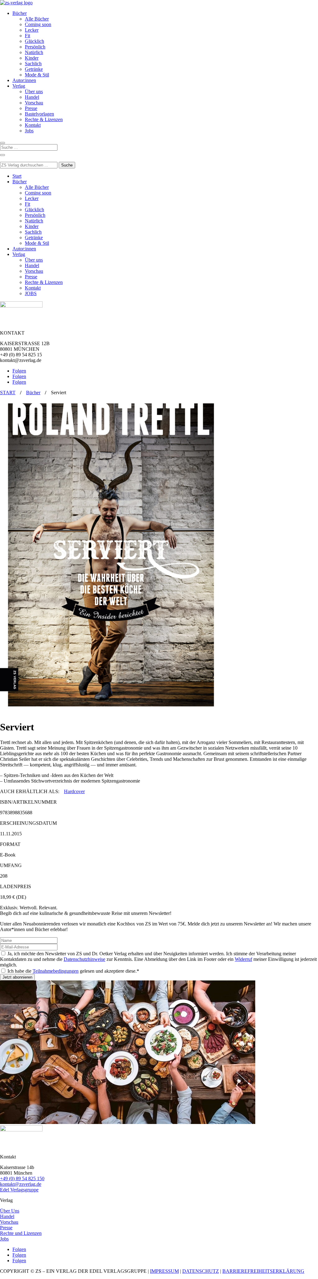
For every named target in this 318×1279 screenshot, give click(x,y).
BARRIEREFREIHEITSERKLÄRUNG (263, 1271)
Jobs (29, 130)
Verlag (18, 86)
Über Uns (9, 1210)
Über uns (34, 91)
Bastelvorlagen (39, 113)
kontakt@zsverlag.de (20, 1184)
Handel (32, 97)
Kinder (32, 58)
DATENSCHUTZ (200, 1271)
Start (16, 176)
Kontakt (33, 125)
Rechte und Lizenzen (21, 1233)
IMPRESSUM (164, 1271)
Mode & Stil (37, 74)
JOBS (31, 293)
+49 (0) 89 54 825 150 (22, 1178)
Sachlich (33, 63)
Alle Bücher (37, 18)
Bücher (19, 13)
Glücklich (34, 41)
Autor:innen (24, 80)
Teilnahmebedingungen (56, 971)
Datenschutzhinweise (84, 959)
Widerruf (243, 959)
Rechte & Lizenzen (44, 119)
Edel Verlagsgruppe (19, 1189)
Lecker (32, 30)
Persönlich (35, 46)
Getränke (34, 69)
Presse (31, 108)
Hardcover (74, 791)
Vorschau (34, 102)
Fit (27, 35)
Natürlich (34, 52)
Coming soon (38, 24)
